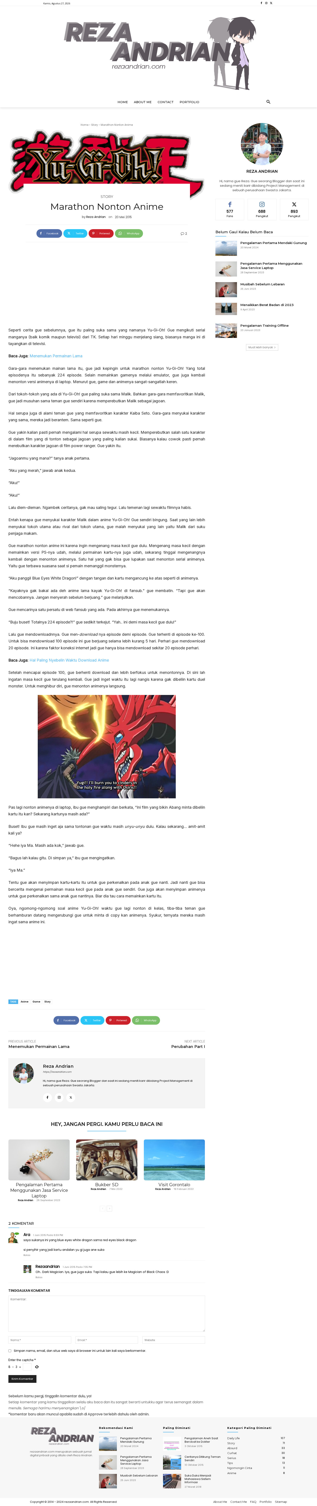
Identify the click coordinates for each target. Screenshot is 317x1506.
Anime (24, 1001)
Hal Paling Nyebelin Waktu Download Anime (69, 660)
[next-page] (109, 1208)
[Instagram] (266, 3)
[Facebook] (261, 3)
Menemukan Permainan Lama (56, 356)
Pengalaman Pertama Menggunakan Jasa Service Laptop (39, 1190)
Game (36, 1001)
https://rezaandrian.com (57, 1072)
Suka (230, 202)
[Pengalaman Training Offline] (226, 330)
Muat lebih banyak (260, 347)
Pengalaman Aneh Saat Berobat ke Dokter (201, 1440)
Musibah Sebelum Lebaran (262, 284)
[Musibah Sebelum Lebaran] (226, 289)
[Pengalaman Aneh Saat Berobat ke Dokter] (172, 1444)
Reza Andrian (96, 217)
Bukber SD (106, 1184)
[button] (268, 102)
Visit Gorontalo (174, 1184)
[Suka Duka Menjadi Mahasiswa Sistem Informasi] (172, 1481)
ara (27, 1234)
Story (94, 125)
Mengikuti (262, 202)
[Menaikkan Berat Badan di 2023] (226, 309)
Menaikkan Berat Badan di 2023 (267, 305)
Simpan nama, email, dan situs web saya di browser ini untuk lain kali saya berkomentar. (80, 1351)
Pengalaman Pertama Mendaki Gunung (273, 243)
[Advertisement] (106, 281)
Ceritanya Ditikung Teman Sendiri (203, 1458)
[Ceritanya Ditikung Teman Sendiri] (172, 1462)
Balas (27, 1255)
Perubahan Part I (188, 1046)
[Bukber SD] (106, 1159)
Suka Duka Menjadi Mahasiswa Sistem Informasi (198, 1478)
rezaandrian (48, 1266)
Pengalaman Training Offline (264, 325)
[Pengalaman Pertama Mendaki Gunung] (226, 248)
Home (84, 125)
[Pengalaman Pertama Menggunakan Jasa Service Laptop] (39, 1159)
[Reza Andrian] (25, 1083)
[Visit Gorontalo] (174, 1159)
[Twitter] (271, 3)
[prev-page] (102, 1208)
